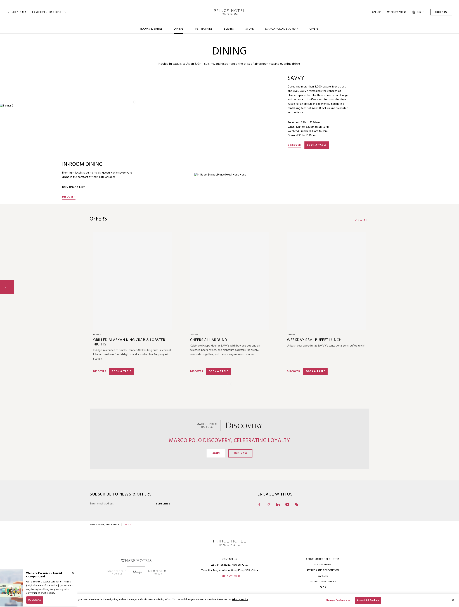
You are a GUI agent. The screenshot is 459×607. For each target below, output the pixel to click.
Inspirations (204, 29)
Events (229, 29)
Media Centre (322, 565)
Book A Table (316, 145)
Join (24, 12)
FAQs (323, 587)
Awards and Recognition (323, 570)
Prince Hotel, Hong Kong (104, 524)
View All (362, 220)
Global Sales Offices (323, 582)
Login (15, 12)
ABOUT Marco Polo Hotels (322, 559)
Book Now (441, 12)
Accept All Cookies (368, 600)
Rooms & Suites (151, 29)
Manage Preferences (338, 600)
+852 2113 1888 (231, 576)
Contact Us (229, 559)
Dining (178, 29)
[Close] (453, 600)
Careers (323, 576)
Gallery (376, 12)
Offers (314, 29)
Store (249, 29)
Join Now (240, 453)
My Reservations (396, 12)
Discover (294, 145)
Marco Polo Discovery (281, 29)
